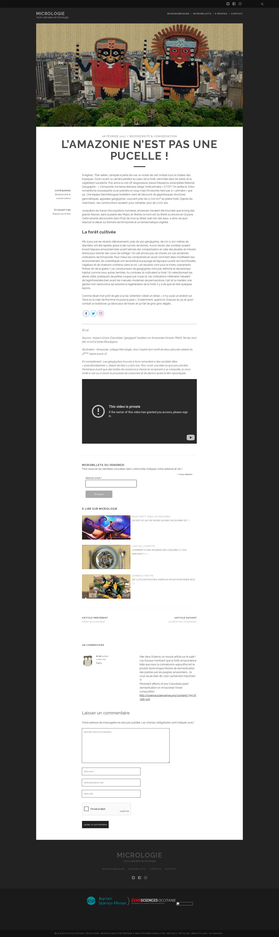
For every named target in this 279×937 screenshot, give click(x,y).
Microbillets (202, 13)
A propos (221, 13)
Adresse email (94, 477)
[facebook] (233, 4)
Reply (99, 663)
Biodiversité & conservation (153, 136)
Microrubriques (178, 13)
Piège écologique (93, 622)
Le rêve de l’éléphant (182, 622)
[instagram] (240, 4)
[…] (188, 520)
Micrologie (50, 13)
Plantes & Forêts (62, 214)
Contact (237, 13)
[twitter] (228, 4)
